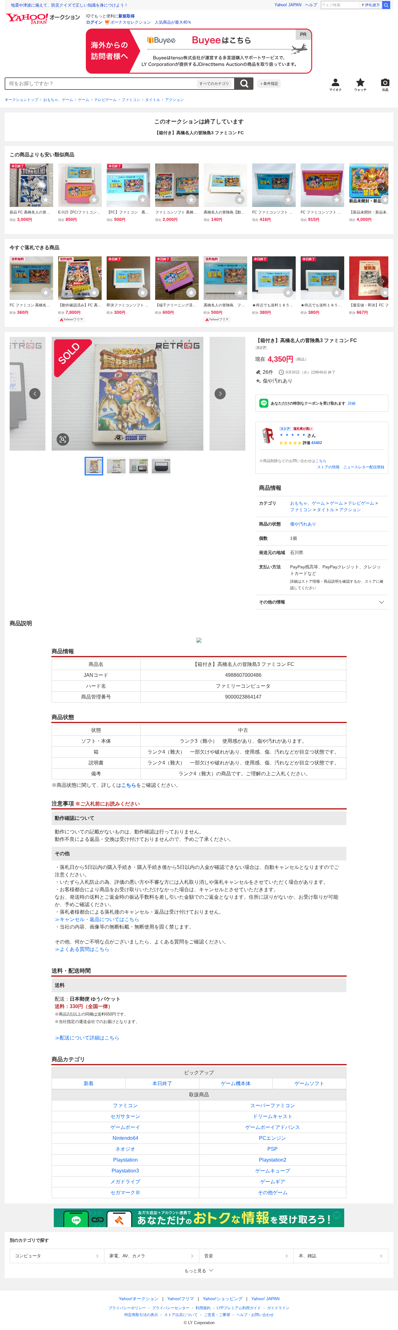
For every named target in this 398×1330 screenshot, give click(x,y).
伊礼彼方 (372, 5)
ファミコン (131, 100)
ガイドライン (278, 1308)
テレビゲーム (105, 100)
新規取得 (126, 16)
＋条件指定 (269, 83)
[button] (321, 602)
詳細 (351, 403)
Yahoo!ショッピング (223, 1298)
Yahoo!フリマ (180, 1298)
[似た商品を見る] (63, 439)
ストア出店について (181, 1315)
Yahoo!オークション (139, 1298)
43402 (316, 443)
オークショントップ (21, 100)
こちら (320, 461)
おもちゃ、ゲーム (58, 100)
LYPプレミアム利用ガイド (239, 1308)
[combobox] (101, 83)
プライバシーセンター (170, 1308)
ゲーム (83, 100)
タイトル (152, 100)
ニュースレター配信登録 (363, 467)
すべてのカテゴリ (214, 83)
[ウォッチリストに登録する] (46, 199)
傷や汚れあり (303, 523)
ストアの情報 (328, 467)
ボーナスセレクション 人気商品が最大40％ (151, 22)
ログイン (94, 22)
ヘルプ (311, 4)
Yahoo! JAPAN (288, 4)
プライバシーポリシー (127, 1308)
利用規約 (203, 1308)
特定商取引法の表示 (141, 1315)
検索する (244, 83)
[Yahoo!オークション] (44, 15)
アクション (174, 100)
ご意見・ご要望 (217, 1315)
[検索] (386, 5)
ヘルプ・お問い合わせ (255, 1315)
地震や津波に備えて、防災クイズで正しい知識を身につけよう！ (69, 5)
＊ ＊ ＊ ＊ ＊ (292, 435)
